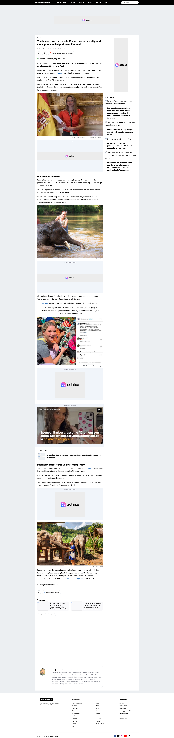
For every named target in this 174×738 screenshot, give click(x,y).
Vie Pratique (99, 718)
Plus (105, 2)
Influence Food (123, 718)
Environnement (76, 713)
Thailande (42, 615)
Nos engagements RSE (125, 711)
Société (98, 713)
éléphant (58, 73)
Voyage (98, 721)
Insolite (81, 2)
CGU (121, 716)
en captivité (89, 468)
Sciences (98, 711)
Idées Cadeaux (100, 724)
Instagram (44, 303)
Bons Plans (75, 708)
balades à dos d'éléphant (73, 578)
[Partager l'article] (39, 53)
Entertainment (61, 2)
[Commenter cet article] (44, 53)
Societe (45, 38)
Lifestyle (73, 2)
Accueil (39, 38)
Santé (97, 708)
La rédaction (123, 708)
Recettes (74, 718)
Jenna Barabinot (44, 49)
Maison (98, 2)
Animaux (51, 38)
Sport (97, 716)
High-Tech (74, 721)
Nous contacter (123, 706)
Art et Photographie (77, 703)
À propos (122, 703)
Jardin (73, 726)
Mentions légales (124, 713)
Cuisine (90, 2)
